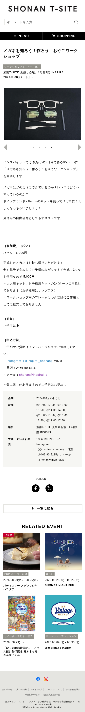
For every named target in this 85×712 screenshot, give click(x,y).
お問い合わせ (6, 689)
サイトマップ (36, 689)
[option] (42, 114)
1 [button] (34, 148)
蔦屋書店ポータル (32, 695)
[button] (21, 36)
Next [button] (81, 147)
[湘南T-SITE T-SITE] (42, 8)
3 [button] (45, 148)
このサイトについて (54, 689)
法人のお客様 (21, 689)
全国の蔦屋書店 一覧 (51, 695)
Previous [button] (4, 147)
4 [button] (51, 148)
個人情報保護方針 (73, 689)
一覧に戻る (45, 508)
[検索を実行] (75, 23)
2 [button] (40, 148)
